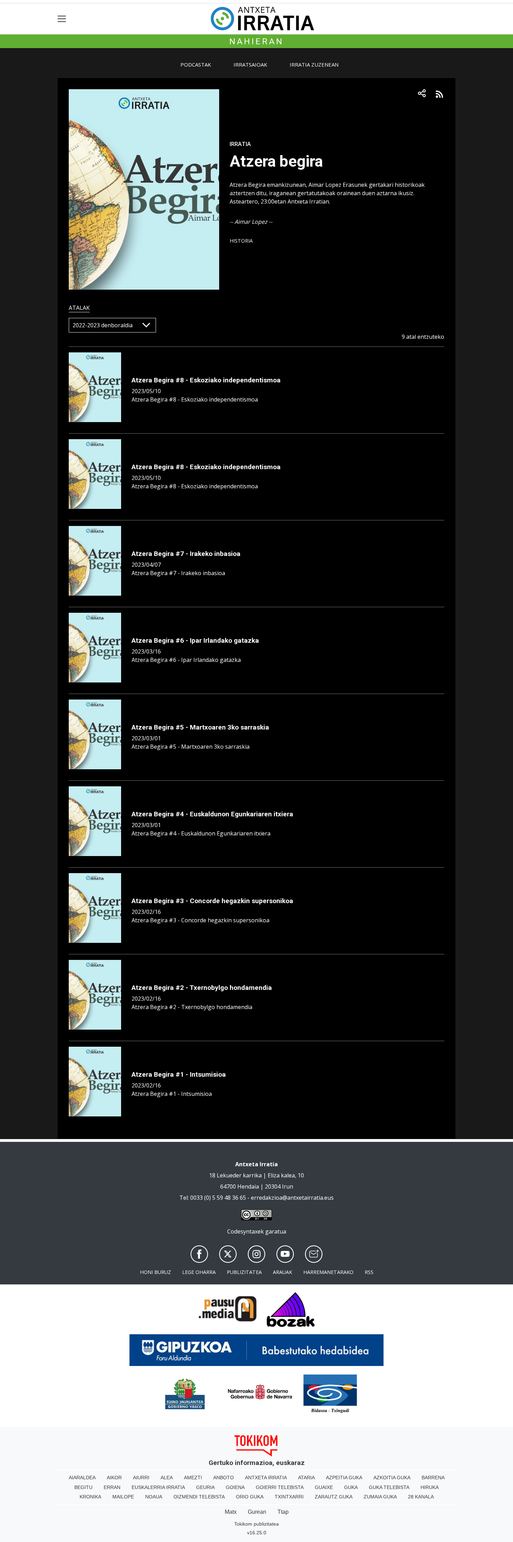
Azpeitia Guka (344, 1477)
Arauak (282, 1272)
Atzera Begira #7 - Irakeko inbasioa (186, 554)
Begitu (83, 1487)
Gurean (257, 1512)
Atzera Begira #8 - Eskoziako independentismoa (206, 380)
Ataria (306, 1477)
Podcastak (195, 64)
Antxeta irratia (266, 1477)
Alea (167, 1477)
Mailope (123, 1496)
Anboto (223, 1477)
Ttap (283, 1512)
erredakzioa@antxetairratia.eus (292, 1197)
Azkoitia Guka (391, 1477)
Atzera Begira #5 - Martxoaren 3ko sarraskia (200, 727)
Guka (351, 1487)
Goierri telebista (280, 1487)
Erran (112, 1487)
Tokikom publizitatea (256, 1524)
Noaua (153, 1496)
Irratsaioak (250, 64)
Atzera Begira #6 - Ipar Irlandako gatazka (195, 640)
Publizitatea (244, 1272)
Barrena (433, 1477)
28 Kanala (421, 1496)
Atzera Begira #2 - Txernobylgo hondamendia (202, 988)
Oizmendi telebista (199, 1496)
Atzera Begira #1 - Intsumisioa (179, 1074)
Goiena (235, 1487)
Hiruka (430, 1487)
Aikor (114, 1477)
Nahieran (256, 41)
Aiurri (141, 1477)
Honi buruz (155, 1272)
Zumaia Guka (380, 1496)
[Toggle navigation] (61, 19)
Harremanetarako (328, 1272)
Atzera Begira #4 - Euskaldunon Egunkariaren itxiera (212, 814)
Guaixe (324, 1487)
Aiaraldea (82, 1477)
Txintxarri (289, 1496)
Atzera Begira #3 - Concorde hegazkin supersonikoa (212, 901)
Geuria (205, 1487)
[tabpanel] (256, 720)
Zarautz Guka (333, 1496)
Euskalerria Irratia (158, 1487)
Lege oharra (199, 1272)
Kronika (90, 1496)
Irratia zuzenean (314, 64)
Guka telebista (389, 1487)
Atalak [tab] (79, 308)
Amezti (193, 1477)
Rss (369, 1272)
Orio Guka (249, 1496)
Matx (231, 1512)
